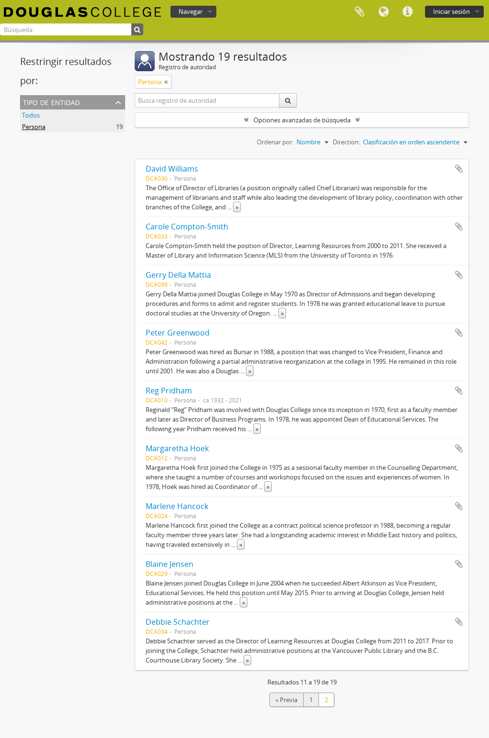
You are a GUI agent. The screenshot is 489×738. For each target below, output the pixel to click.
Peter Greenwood (178, 332)
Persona (33, 126)
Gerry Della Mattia (178, 275)
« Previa (287, 699)
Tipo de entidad (51, 101)
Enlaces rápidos (407, 12)
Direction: (346, 142)
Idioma (383, 12)
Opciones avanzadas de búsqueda (302, 120)
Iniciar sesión (451, 11)
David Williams (172, 168)
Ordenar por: (275, 142)
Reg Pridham (169, 390)
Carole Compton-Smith (187, 226)
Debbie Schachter (178, 622)
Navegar (190, 11)
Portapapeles (360, 12)
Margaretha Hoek (177, 448)
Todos (31, 115)
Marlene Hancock (177, 506)
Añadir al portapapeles (459, 169)
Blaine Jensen (169, 564)
